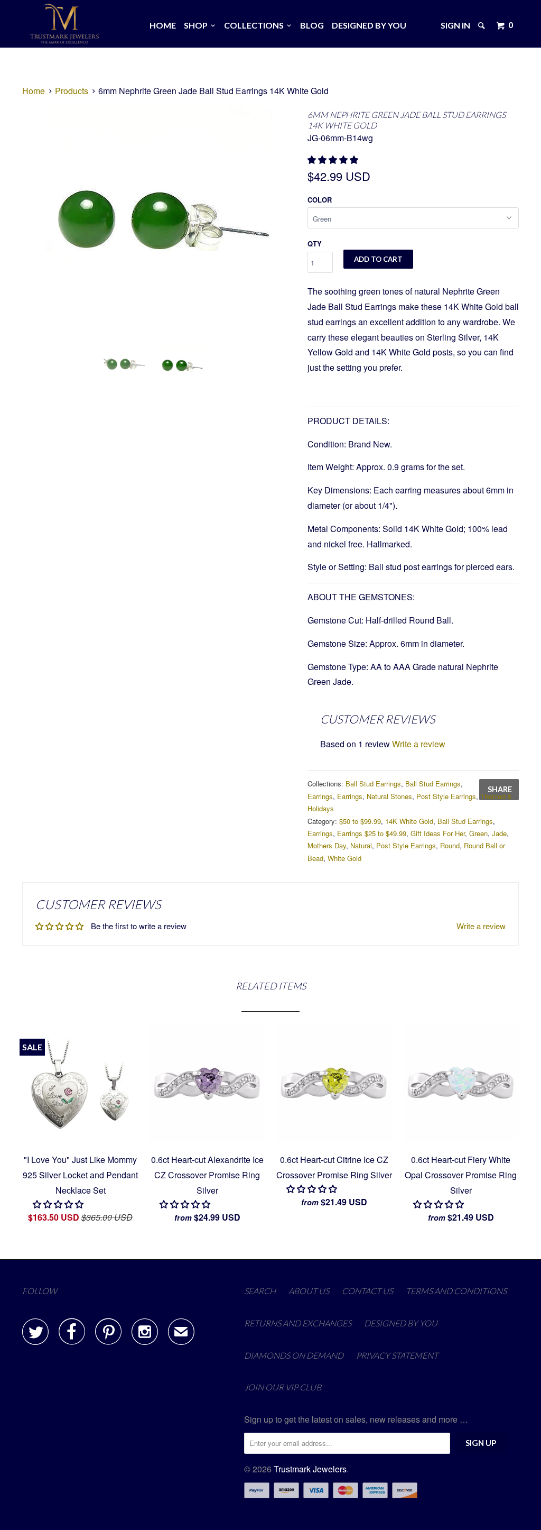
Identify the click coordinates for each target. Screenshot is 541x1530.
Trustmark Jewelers (310, 1469)
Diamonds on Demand (293, 1355)
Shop (197, 25)
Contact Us (367, 1291)
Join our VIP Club (282, 1387)
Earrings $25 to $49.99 (371, 833)
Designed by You (369, 25)
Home (163, 25)
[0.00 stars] (59, 1204)
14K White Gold (409, 821)
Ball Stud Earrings (373, 783)
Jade (499, 833)
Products (71, 91)
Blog (312, 25)
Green (478, 833)
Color (319, 200)
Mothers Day (326, 845)
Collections (255, 25)
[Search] (482, 25)
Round (450, 845)
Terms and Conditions (456, 1291)
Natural (361, 845)
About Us (308, 1291)
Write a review (418, 744)
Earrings (320, 796)
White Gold (344, 858)
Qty (314, 244)
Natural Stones (389, 796)
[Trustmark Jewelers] (64, 24)
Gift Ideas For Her (438, 833)
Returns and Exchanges (297, 1323)
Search (260, 1291)
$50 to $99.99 (360, 821)
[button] (333, 159)
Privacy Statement (397, 1355)
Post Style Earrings (446, 796)
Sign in (455, 25)
